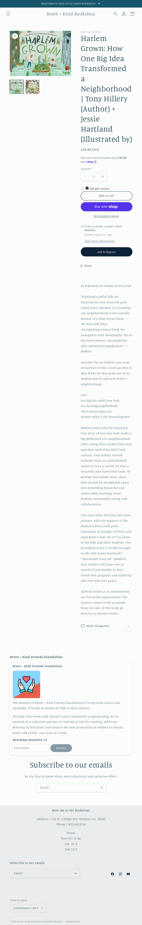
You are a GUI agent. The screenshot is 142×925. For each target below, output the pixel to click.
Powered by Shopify (52, 921)
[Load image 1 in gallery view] (17, 87)
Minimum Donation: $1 (30, 739)
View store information (99, 240)
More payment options (106, 216)
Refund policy (73, 921)
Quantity (86, 168)
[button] (8, 13)
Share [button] (88, 265)
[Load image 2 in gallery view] (32, 87)
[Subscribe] (101, 787)
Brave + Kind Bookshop (29, 921)
